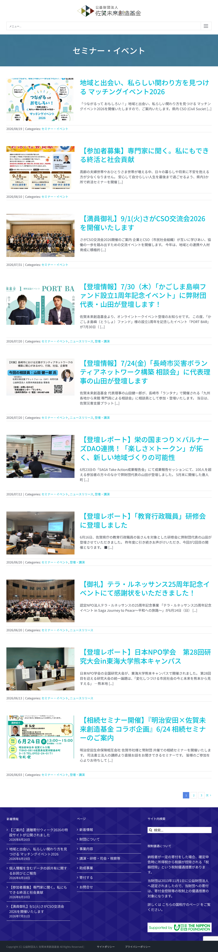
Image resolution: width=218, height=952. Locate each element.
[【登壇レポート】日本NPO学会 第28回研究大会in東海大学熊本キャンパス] (40, 668)
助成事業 (86, 867)
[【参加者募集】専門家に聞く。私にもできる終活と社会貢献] (40, 167)
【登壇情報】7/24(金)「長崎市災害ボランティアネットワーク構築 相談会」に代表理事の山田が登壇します (145, 371)
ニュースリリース (81, 341)
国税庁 (181, 904)
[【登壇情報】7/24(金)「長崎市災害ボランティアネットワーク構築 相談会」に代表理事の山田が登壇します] (40, 380)
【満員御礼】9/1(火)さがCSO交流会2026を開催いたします (142, 222)
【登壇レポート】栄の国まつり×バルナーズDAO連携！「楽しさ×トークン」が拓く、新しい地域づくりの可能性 (144, 448)
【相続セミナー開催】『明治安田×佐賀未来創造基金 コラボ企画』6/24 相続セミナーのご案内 (143, 728)
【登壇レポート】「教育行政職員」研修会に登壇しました (143, 520)
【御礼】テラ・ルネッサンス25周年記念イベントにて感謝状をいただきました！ (145, 588)
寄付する (86, 877)
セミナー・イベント (55, 129)
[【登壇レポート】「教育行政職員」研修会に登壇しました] (40, 533)
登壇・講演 (102, 341)
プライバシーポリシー (138, 946)
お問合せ (86, 886)
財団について (89, 839)
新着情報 (86, 829)
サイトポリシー (106, 946)
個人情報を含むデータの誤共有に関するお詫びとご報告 (38, 870)
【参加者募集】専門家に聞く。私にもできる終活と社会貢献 (144, 154)
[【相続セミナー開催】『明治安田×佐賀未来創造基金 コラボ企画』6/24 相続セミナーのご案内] (40, 736)
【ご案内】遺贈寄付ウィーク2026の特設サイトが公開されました (38, 832)
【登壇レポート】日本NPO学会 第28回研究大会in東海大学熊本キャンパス (145, 656)
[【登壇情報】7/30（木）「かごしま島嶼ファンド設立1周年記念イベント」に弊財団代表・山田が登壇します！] (40, 303)
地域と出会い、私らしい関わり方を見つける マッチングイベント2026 (144, 86)
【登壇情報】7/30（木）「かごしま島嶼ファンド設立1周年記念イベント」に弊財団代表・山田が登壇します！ (143, 295)
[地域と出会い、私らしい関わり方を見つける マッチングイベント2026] (40, 99)
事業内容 (86, 848)
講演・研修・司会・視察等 (99, 858)
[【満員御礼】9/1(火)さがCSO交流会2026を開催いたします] (40, 235)
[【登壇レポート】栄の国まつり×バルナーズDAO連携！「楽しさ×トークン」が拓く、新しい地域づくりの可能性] (40, 456)
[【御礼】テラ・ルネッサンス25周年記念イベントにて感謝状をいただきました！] (40, 601)
